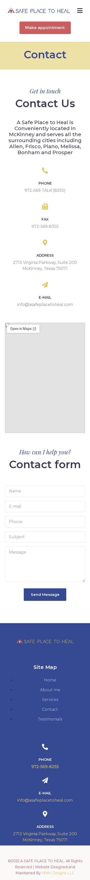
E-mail (45, 297)
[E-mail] (45, 285)
